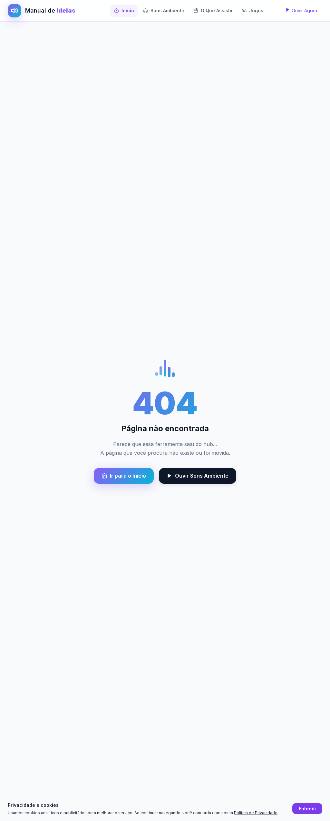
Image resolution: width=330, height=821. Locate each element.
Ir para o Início (128, 475)
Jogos (256, 10)
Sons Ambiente (167, 10)
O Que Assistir (217, 10)
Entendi (307, 808)
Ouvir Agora (303, 10)
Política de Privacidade (255, 812)
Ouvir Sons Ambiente (201, 475)
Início (127, 10)
